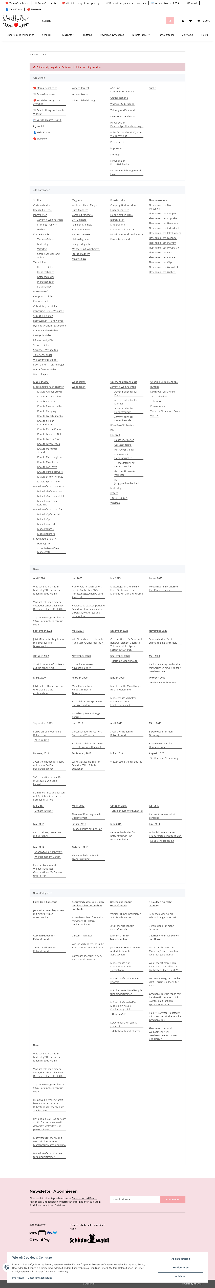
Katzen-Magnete (81, 234)
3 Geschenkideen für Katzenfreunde (122, 733)
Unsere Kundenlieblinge (164, 381)
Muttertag (43, 244)
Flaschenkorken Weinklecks (164, 267)
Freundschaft (40, 301)
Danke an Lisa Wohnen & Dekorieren (47, 733)
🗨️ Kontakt (191, 3)
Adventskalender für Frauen (125, 393)
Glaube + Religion (43, 315)
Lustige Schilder (42, 335)
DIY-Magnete (79, 219)
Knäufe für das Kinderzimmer (45, 422)
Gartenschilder (41, 205)
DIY (112, 430)
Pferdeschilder (45, 281)
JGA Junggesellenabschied (126, 481)
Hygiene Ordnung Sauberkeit (49, 325)
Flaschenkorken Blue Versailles (160, 206)
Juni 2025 (77, 578)
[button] (183, 21)
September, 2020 (120, 656)
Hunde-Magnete (81, 229)
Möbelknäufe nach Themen (48, 386)
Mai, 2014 (38, 847)
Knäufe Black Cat (46, 401)
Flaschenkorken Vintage (162, 257)
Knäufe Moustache (47, 462)
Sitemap (115, 154)
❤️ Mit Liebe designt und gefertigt (81, 3)
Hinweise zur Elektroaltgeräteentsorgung (125, 124)
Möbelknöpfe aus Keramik (47, 502)
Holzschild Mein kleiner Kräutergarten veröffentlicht (165, 834)
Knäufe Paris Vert (47, 466)
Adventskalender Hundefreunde (123, 410)
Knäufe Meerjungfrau (49, 457)
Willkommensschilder (45, 359)
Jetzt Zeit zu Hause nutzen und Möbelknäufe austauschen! (48, 689)
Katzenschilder (45, 276)
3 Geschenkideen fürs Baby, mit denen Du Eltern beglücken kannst (48, 765)
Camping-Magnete (82, 214)
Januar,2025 (155, 578)
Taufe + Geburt (45, 239)
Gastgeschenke (122, 444)
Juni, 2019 (77, 723)
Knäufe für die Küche (49, 429)
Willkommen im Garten (47, 856)
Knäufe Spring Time (48, 481)
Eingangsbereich (119, 210)
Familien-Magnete (82, 224)
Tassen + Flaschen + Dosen (165, 411)
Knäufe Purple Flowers (50, 471)
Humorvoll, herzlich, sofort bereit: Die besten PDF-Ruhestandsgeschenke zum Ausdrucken (87, 592)
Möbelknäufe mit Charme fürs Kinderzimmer (163, 588)
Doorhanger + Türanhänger (48, 364)
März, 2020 (39, 677)
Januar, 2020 (117, 677)
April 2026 (39, 578)
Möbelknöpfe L (45, 519)
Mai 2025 (115, 578)
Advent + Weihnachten (50, 219)
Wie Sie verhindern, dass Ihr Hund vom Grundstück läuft (88, 641)
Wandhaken (78, 386)
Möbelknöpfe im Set (48, 514)
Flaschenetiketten (124, 439)
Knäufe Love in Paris (48, 439)
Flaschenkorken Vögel (161, 262)
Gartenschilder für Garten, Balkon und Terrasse (87, 733)
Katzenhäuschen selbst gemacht (162, 816)
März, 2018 (116, 753)
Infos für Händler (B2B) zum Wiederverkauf (126, 134)
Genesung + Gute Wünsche (48, 311)
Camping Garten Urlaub (123, 205)
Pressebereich (118, 142)
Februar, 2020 (80, 677)
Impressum (116, 148)
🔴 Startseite (34, 9)
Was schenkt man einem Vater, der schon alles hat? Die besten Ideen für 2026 (48, 605)
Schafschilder (45, 286)
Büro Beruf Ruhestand (123, 425)
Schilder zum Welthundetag (127, 810)
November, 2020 (81, 656)
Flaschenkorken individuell (164, 228)
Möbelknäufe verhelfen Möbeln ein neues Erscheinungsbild (123, 701)
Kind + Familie (41, 234)
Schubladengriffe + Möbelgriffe (48, 550)
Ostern (114, 493)
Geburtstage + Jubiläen (46, 306)
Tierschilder (40, 262)
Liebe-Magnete (80, 239)
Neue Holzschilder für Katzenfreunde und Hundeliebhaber (122, 836)
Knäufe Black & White (49, 396)
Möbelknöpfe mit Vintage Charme (86, 715)
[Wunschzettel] (190, 21)
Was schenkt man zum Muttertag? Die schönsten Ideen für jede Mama (47, 590)
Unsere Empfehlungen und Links (125, 172)
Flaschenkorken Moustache (164, 247)
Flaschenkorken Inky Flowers (165, 233)
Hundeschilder (45, 272)
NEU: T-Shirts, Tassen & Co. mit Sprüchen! (48, 834)
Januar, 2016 (79, 824)
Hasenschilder (45, 267)
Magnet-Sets (79, 258)
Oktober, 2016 (118, 805)
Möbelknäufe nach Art (45, 538)
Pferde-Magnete (81, 253)
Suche (152, 88)
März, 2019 (155, 723)
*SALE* (154, 416)
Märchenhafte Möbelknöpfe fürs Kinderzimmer (126, 687)
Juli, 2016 (154, 805)
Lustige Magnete (81, 244)
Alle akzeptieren (180, 1258)
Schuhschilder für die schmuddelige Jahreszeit (163, 641)
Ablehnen (180, 1276)
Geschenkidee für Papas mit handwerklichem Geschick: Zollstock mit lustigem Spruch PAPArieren (126, 644)
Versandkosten (80, 94)
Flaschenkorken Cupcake (163, 218)
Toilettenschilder (42, 354)
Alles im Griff (42, 740)
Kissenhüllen (157, 406)
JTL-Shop (198, 1283)
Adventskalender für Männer (125, 401)
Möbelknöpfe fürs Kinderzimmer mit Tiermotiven (82, 689)
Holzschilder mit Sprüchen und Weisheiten (87, 703)
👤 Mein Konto (13, 9)
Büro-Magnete (80, 210)
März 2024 (78, 630)
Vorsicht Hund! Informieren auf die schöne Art (48, 666)
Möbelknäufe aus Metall (50, 496)
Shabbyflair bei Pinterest (48, 851)
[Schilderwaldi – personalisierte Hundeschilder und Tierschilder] (89, 1238)
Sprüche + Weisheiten (45, 350)
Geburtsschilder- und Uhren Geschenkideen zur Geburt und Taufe (88, 905)
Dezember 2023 (119, 630)
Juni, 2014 (154, 824)
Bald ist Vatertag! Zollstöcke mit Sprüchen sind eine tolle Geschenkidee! (165, 668)
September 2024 (42, 630)
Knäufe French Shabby (50, 416)
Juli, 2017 (38, 805)
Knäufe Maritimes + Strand (48, 450)
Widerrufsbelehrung (83, 100)
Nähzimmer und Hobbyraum (126, 234)
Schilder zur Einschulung (164, 758)
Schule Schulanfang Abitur (48, 255)
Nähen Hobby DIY (43, 340)
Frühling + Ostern (47, 224)
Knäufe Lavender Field (49, 434)
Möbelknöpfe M (46, 524)
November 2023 (158, 630)
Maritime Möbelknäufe (124, 660)
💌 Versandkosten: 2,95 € (165, 3)
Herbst (41, 229)
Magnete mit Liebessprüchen (123, 456)
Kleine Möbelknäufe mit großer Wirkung (85, 857)
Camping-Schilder (43, 296)
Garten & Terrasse (82, 935)
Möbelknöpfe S (45, 528)
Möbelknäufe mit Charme (87, 828)
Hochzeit (115, 435)
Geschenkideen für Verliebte (125, 473)
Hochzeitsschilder (124, 449)
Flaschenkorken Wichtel (162, 272)
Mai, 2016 (38, 824)
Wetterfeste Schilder (44, 369)
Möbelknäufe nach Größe (47, 509)
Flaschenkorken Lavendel (163, 237)
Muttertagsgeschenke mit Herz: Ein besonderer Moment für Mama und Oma (126, 590)
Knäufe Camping (46, 411)
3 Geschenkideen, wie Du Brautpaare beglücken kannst (47, 780)
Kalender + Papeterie (45, 902)
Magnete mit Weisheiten (85, 249)
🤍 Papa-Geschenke (45, 3)
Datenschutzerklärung (122, 116)
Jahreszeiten (40, 214)
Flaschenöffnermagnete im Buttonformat (87, 816)
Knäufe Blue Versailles (49, 406)
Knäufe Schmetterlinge (50, 476)
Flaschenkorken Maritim (162, 242)
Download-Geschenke (162, 391)
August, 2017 (156, 753)
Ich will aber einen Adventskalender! (82, 666)
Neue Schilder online (162, 840)
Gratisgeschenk (119, 97)
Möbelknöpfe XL (46, 533)
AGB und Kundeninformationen (122, 89)
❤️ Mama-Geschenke (17, 3)
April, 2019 (116, 723)
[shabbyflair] (16, 20)
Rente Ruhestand (120, 239)
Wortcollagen (40, 374)
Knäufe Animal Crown (49, 391)
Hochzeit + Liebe (42, 210)
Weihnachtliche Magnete (86, 205)
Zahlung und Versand (122, 110)
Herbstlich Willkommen (163, 682)
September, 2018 (81, 753)
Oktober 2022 (41, 656)
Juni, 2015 (115, 824)
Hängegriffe (44, 543)
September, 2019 (43, 723)
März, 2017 (78, 805)
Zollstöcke (155, 401)
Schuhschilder (41, 345)
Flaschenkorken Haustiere (163, 223)
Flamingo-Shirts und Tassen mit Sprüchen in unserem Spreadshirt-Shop (49, 796)
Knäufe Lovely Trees (48, 443)
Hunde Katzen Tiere (121, 214)
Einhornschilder (44, 810)
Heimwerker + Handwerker (48, 320)
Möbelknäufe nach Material (48, 486)
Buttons (154, 386)
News (36, 1045)
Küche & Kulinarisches (123, 229)
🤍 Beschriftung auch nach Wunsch (126, 3)
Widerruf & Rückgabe (122, 104)
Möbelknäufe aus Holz (49, 491)
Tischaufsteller (158, 396)
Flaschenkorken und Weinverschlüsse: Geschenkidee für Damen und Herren (47, 870)
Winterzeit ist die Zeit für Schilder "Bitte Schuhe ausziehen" (86, 765)
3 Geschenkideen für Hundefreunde (160, 745)
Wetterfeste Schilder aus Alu (126, 761)
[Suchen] (170, 20)
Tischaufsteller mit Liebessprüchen (124, 464)
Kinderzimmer (118, 224)
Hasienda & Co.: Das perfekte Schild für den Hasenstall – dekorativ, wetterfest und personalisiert (88, 611)
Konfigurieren (181, 1267)
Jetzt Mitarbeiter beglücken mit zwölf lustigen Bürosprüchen (48, 643)
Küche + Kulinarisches (45, 330)
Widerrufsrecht (80, 88)
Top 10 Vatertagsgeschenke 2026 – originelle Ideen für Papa (48, 621)
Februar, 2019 (41, 753)
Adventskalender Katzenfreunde (123, 418)
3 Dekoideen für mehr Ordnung (161, 733)
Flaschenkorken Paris (161, 252)
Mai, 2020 (154, 656)
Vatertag (42, 249)
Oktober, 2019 (157, 677)
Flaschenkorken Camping (163, 213)
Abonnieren (173, 1199)
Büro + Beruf (40, 291)
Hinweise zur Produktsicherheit (120, 162)
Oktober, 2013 (80, 847)
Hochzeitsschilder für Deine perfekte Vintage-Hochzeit (87, 745)
